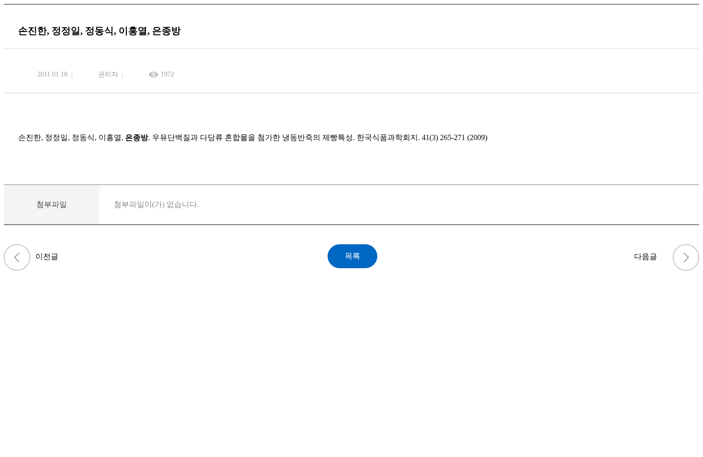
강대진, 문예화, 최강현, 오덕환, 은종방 (686, 257)
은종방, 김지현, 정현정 (17, 257)
